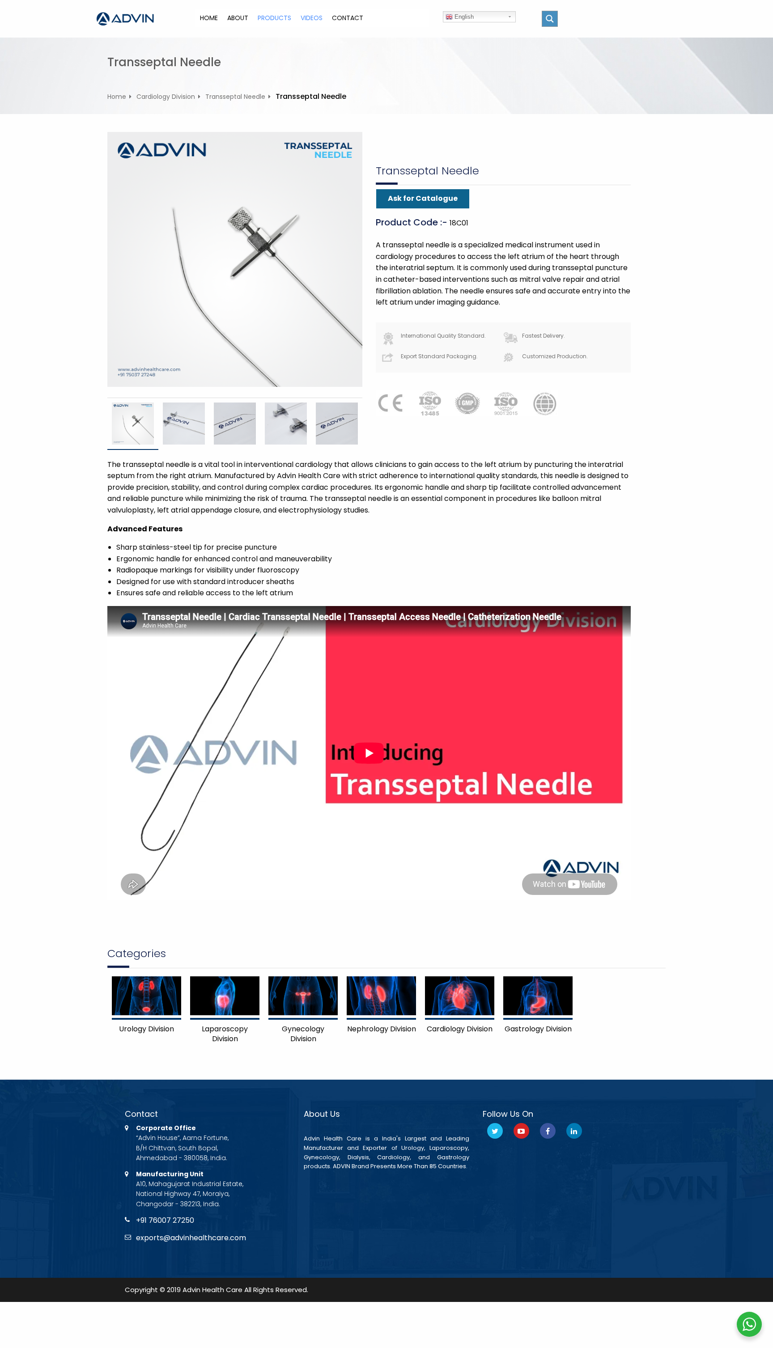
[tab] (132, 423)
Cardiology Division (165, 96)
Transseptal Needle (235, 96)
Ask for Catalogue (423, 198)
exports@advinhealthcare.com (191, 1238)
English (463, 16)
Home (116, 96)
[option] (132, 424)
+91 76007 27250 (165, 1220)
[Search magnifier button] (549, 18)
